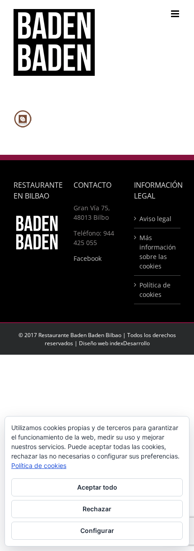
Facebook (88, 258)
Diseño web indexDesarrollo (114, 343)
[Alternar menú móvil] (175, 14)
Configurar (97, 530)
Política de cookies (155, 290)
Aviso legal (155, 218)
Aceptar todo (97, 487)
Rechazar (97, 509)
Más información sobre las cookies (157, 251)
